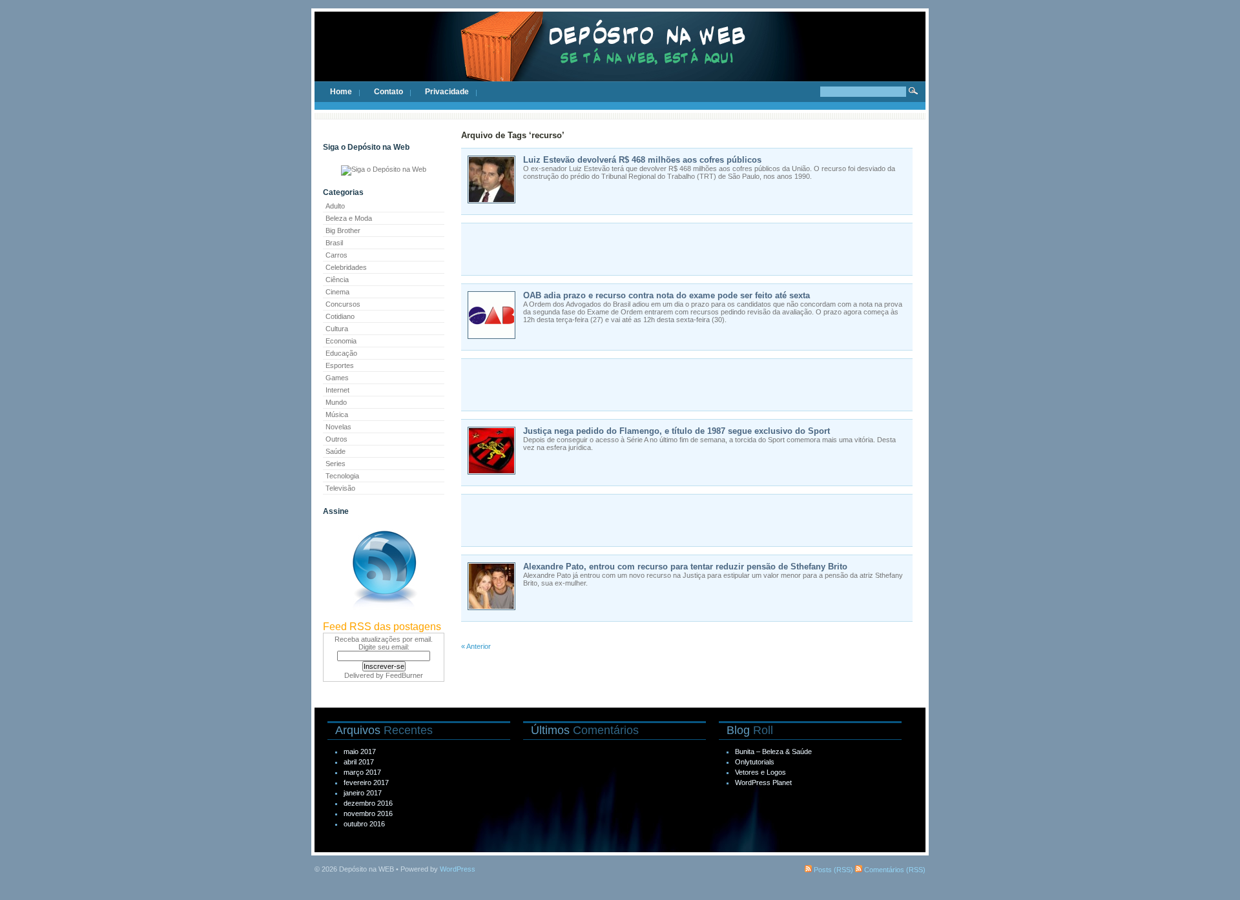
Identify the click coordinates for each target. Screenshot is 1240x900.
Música (337, 414)
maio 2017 (360, 751)
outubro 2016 (364, 824)
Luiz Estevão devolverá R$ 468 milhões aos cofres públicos (642, 160)
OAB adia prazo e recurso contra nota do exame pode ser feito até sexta (666, 295)
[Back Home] (620, 58)
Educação (341, 353)
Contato (388, 91)
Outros (336, 439)
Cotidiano (340, 316)
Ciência (337, 279)
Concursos (343, 304)
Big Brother (343, 230)
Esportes (340, 365)
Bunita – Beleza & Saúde (773, 751)
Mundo (336, 402)
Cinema (337, 292)
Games (337, 378)
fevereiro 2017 (366, 782)
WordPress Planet (763, 782)
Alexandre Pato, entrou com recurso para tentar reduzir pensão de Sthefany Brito (685, 566)
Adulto (335, 206)
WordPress (457, 869)
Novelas (338, 427)
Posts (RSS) (832, 870)
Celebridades (346, 267)
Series (336, 463)
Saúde (336, 451)
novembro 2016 (368, 813)
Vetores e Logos (760, 772)
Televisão (340, 488)
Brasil (334, 243)
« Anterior (476, 646)
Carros (336, 255)
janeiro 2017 (363, 793)
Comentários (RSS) (893, 870)
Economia (341, 341)
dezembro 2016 (368, 803)
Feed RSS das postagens (382, 626)
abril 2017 (359, 762)
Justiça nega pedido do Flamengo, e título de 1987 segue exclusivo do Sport (676, 431)
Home (341, 91)
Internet (337, 390)
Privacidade (447, 91)
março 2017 (362, 772)
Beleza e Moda (349, 218)
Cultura (337, 328)
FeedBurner (404, 675)
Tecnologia (342, 476)
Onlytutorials (754, 762)
